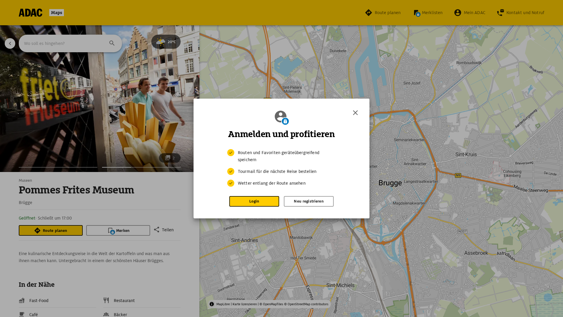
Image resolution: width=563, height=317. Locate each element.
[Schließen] (355, 113)
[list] (281, 168)
